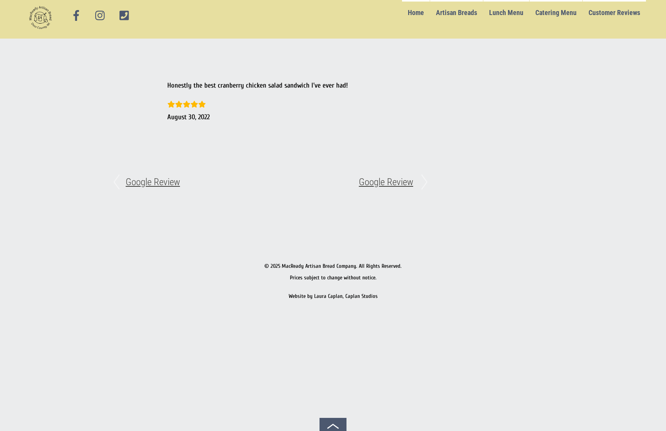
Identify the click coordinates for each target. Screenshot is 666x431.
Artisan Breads (456, 12)
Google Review (153, 182)
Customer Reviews (614, 12)
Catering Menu (556, 12)
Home (416, 12)
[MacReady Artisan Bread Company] (42, 30)
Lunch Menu (506, 12)
